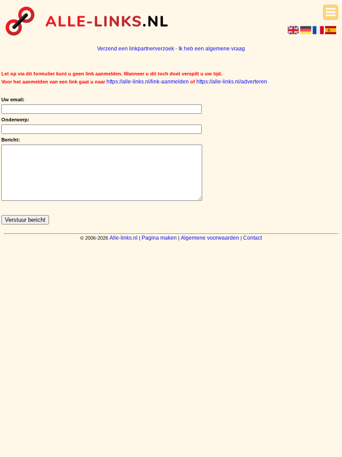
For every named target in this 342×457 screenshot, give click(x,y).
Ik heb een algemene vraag (212, 49)
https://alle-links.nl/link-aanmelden (147, 82)
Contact (252, 238)
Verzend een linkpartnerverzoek (135, 49)
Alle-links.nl (124, 238)
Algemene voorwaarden (210, 238)
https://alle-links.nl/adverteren (231, 82)
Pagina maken (159, 238)
